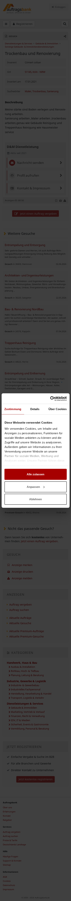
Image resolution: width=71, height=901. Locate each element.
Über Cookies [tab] (57, 409)
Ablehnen (35, 499)
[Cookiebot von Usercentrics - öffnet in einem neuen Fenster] (50, 398)
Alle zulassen (35, 474)
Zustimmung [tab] (12, 409)
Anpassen (33, 486)
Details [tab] (35, 409)
